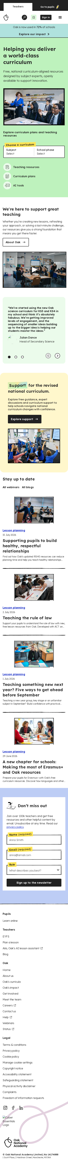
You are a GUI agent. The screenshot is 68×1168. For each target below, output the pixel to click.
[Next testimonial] (57, 355)
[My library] (33, 17)
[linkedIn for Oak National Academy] (21, 1107)
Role (12, 864)
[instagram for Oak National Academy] (5, 1107)
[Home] (6, 17)
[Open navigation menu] (60, 17)
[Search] (24, 17)
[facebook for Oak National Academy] (13, 1107)
